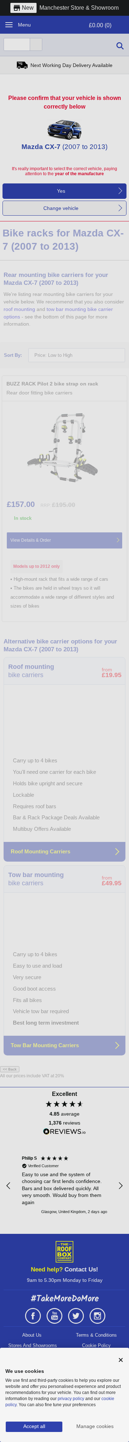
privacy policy (71, 1398)
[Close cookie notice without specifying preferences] (121, 1360)
